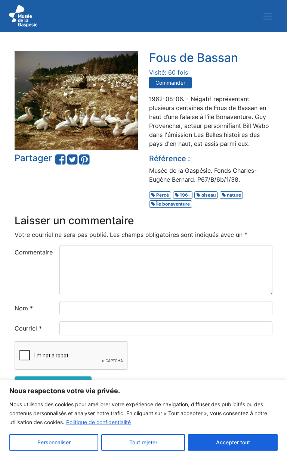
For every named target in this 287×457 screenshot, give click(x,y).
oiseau (208, 195)
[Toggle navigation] (268, 16)
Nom (24, 308)
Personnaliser (54, 442)
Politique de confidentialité (98, 422)
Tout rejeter (143, 442)
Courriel (28, 328)
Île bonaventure (172, 204)
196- (184, 195)
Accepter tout (233, 442)
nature (233, 195)
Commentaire (34, 252)
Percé (162, 195)
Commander (170, 82)
